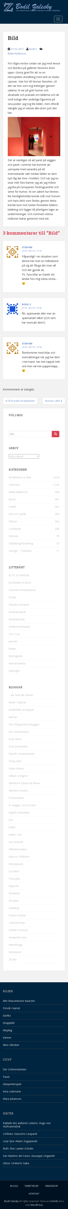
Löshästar (15, 528)
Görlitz (7, 1015)
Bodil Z (33, 49)
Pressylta (14, 878)
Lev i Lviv (14, 634)
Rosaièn (14, 900)
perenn (13, 641)
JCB (11, 820)
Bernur (13, 717)
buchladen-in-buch (20, 582)
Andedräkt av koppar (21, 709)
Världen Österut (18, 930)
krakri (12, 827)
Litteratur (14, 484)
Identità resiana (18, 790)
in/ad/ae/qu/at (17, 612)
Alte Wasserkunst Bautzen (19, 1001)
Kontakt (34, 1193)
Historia (13, 536)
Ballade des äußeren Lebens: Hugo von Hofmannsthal (27, 1124)
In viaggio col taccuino (22, 805)
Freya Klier (15, 761)
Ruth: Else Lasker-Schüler (18, 1148)
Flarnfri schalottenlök (21, 754)
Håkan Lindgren (18, 776)
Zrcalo (12, 959)
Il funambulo (16, 798)
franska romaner (19, 604)
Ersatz (12, 597)
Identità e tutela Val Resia (24, 783)
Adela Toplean (17, 702)
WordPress (37, 1205)
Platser (13, 521)
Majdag (7, 1030)
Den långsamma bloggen (24, 724)
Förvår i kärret (11, 1008)
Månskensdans (18, 849)
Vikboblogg (15, 944)
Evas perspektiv (18, 746)
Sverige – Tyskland (20, 551)
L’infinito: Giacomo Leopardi (20, 1134)
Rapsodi (14, 886)
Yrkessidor (51, 1186)
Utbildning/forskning (21, 543)
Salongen (14, 670)
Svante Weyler (17, 915)
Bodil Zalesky (11, 1201)
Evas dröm (15, 739)
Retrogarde (15, 656)
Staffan (27, 247)
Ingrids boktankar (19, 812)
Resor (12, 499)
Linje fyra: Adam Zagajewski (20, 1141)
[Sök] (55, 434)
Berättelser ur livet (20, 477)
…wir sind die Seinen (21, 695)
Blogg (14, 1186)
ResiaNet (14, 893)
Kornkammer (17, 619)
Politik (12, 506)
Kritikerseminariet (19, 626)
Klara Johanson (12, 1099)
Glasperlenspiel (12, 1084)
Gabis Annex (16, 768)
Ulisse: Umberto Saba (16, 1163)
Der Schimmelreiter (14, 1069)
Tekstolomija (17, 922)
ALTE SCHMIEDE (19, 575)
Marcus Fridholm (19, 856)
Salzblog (14, 908)
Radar (12, 648)
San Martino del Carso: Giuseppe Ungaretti (29, 1156)
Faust (6, 1076)
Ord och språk (17, 514)
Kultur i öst (15, 834)
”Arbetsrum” (31, 1186)
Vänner (7, 1037)
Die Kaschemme (19, 731)
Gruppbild (8, 1023)
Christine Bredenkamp (22, 590)
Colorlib (53, 1201)
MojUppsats (16, 864)
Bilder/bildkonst (17, 53)
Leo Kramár (16, 842)
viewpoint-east (18, 937)
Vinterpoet (15, 952)
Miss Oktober (11, 1045)
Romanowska (17, 663)
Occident (14, 871)
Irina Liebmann (12, 1091)
